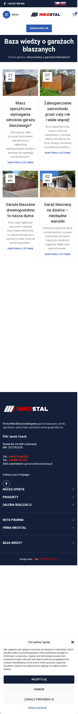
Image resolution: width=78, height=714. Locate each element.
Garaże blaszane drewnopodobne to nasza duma (20, 210)
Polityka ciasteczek (37, 707)
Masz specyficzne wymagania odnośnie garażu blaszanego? (20, 114)
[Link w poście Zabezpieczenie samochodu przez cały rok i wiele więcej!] (57, 82)
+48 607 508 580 (15, 3)
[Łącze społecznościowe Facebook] (6, 483)
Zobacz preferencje (39, 699)
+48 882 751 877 (18, 460)
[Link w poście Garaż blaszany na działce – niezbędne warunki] (57, 184)
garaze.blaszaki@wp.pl (38, 463)
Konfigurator (39, 28)
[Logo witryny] (45, 14)
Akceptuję (39, 679)
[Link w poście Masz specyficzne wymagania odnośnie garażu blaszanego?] (20, 82)
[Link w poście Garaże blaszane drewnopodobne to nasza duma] (20, 184)
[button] (72, 642)
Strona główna (16, 57)
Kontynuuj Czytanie (20, 162)
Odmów (39, 689)
